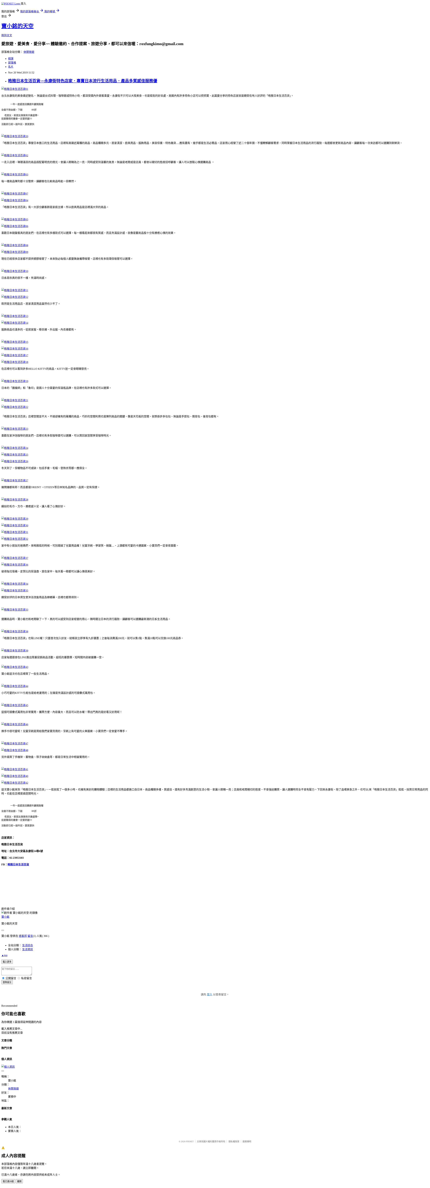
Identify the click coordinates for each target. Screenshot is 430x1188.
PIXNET (190, 1141)
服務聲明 (247, 1141)
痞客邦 (23, 936)
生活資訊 (27, 949)
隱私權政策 (233, 1141)
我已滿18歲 (8, 1181)
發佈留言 (7, 982)
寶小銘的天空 (17, 26)
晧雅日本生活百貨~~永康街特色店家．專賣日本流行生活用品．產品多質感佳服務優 (82, 81)
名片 (10, 66)
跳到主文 (6, 35)
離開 (19, 1181)
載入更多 (7, 962)
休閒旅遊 (29, 51)
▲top (4, 955)
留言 (30, 936)
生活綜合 (27, 945)
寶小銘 (5, 916)
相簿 (10, 58)
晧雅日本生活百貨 (18, 864)
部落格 (12, 62)
